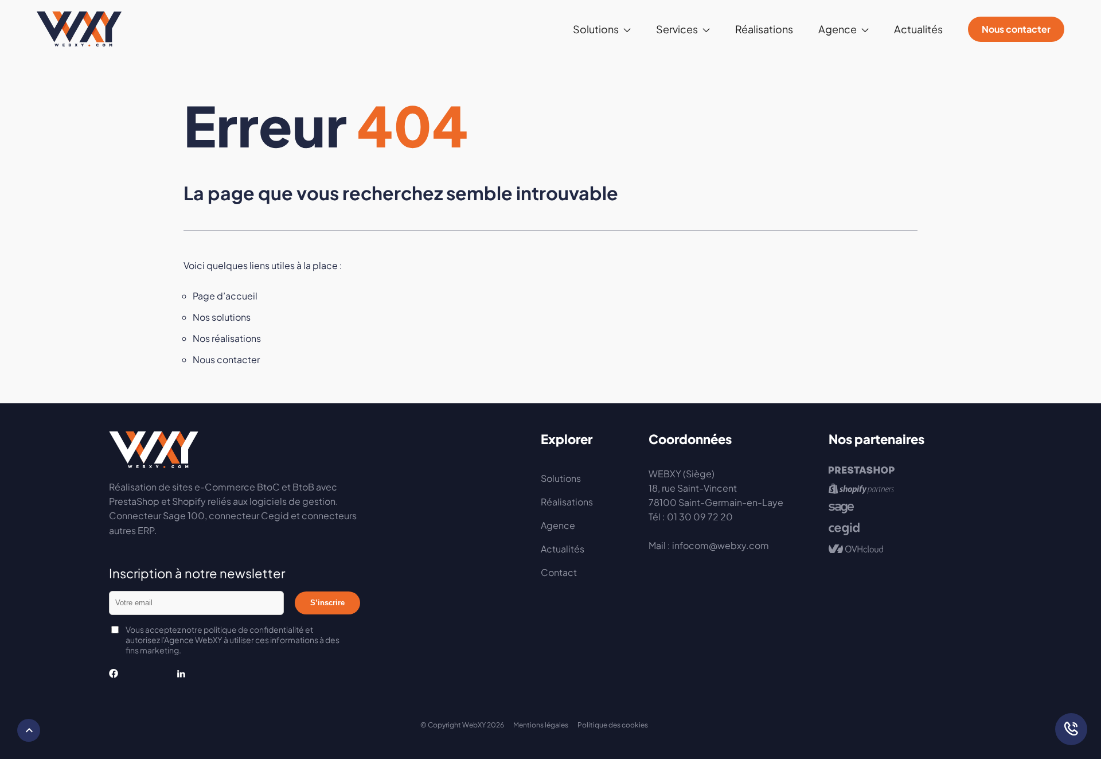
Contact (559, 572)
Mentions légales (540, 725)
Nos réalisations (227, 338)
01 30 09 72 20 (700, 517)
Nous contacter (1016, 29)
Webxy (79, 29)
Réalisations (764, 29)
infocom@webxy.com (720, 545)
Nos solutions (222, 317)
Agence (558, 525)
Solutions (561, 478)
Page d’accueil (225, 296)
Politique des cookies (612, 725)
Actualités (918, 29)
